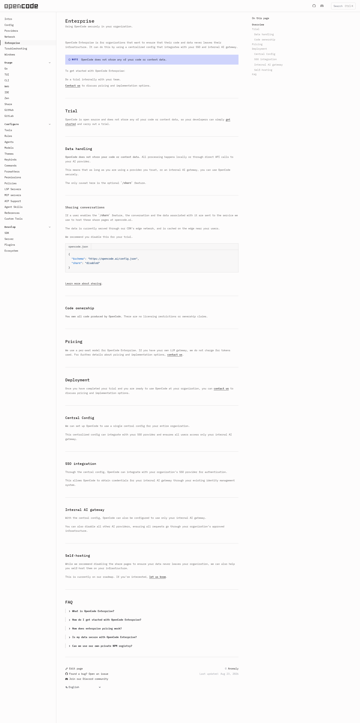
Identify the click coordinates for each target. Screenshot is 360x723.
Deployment (77, 379)
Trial (71, 110)
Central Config (79, 418)
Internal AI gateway (84, 510)
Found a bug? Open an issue (88, 673)
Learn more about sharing (83, 283)
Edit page (76, 668)
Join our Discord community (88, 679)
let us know (157, 576)
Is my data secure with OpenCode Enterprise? (104, 637)
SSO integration (80, 463)
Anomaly (233, 668)
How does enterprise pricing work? (97, 628)
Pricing (73, 341)
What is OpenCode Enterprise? (93, 611)
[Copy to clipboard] (234, 254)
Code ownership (79, 308)
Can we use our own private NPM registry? (102, 645)
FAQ (69, 602)
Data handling (78, 149)
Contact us (72, 85)
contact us (174, 354)
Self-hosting (77, 555)
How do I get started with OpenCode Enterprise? (106, 619)
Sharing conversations (85, 207)
